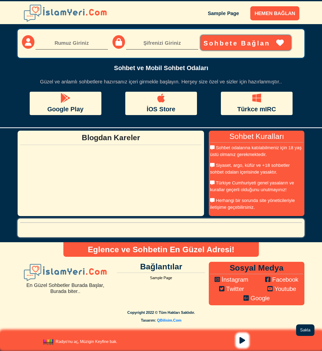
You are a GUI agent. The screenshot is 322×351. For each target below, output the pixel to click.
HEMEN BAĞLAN (275, 13)
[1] (242, 340)
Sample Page (223, 13)
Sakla (305, 330)
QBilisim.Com (169, 320)
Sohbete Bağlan (238, 43)
